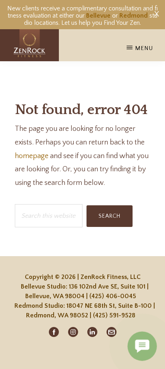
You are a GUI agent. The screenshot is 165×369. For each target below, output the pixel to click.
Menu (144, 48)
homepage (31, 156)
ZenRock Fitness (29, 45)
